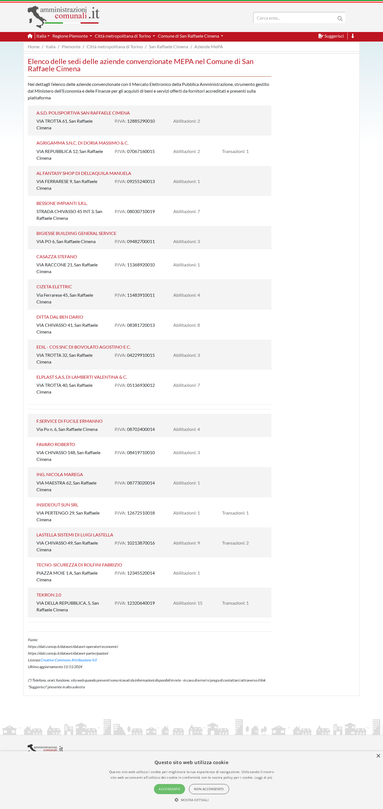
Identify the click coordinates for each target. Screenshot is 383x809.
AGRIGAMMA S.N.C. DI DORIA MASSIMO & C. (82, 142)
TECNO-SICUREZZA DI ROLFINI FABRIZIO (79, 564)
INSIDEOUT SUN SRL (57, 504)
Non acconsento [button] (209, 789)
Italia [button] (41, 35)
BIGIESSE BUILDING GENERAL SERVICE (76, 233)
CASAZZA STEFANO (56, 256)
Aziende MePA (208, 46)
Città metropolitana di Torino (115, 46)
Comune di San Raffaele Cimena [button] (189, 35)
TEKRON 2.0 (48, 594)
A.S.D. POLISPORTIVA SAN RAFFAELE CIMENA (83, 112)
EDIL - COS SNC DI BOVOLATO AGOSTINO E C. (83, 346)
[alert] (191, 780)
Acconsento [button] (169, 789)
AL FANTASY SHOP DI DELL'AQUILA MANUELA (83, 173)
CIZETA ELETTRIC (54, 286)
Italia (51, 46)
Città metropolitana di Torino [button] (123, 35)
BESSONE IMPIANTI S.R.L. (61, 203)
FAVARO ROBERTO (55, 444)
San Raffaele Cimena (168, 46)
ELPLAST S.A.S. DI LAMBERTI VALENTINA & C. (81, 377)
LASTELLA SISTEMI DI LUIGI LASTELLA (74, 534)
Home (34, 46)
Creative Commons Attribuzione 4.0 (68, 660)
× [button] (378, 756)
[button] (191, 800)
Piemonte (71, 46)
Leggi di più (264, 777)
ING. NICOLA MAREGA (59, 474)
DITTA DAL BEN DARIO (59, 316)
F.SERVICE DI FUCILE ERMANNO (69, 421)
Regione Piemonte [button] (70, 35)
